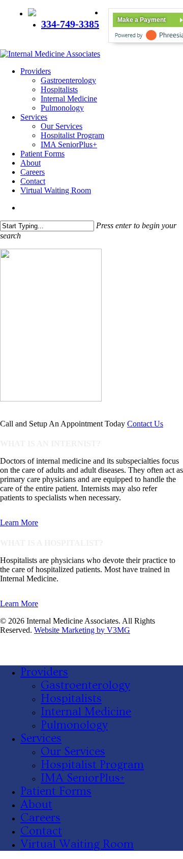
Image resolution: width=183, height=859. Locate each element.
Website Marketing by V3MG (82, 630)
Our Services (73, 751)
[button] (19, 522)
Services (41, 738)
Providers (44, 672)
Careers (40, 817)
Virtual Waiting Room (77, 844)
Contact (41, 831)
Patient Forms (56, 791)
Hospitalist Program (92, 764)
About (36, 804)
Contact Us (145, 423)
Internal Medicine (86, 711)
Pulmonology (74, 725)
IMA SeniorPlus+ (83, 778)
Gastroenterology (85, 685)
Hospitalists (71, 698)
